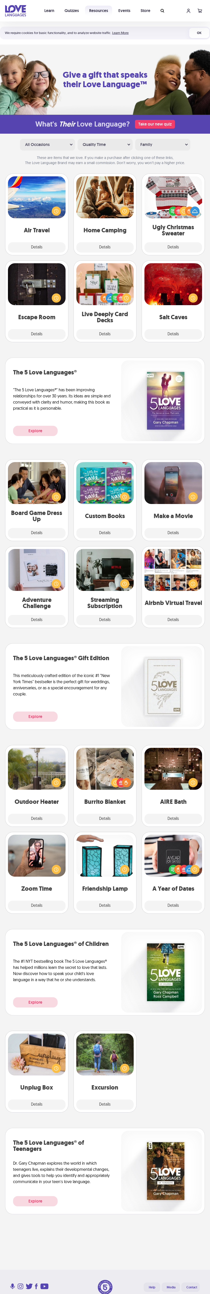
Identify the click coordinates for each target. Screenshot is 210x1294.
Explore (35, 430)
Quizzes (72, 10)
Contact (191, 1287)
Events (124, 10)
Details (37, 247)
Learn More (120, 33)
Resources (98, 10)
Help (152, 1287)
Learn (49, 10)
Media (171, 1287)
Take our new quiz (155, 124)
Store (145, 10)
